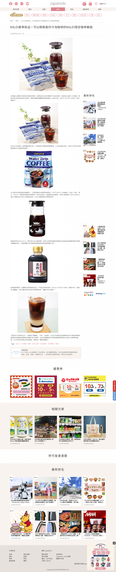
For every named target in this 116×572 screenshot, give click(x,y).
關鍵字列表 (60, 558)
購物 (99, 9)
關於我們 (45, 554)
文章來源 (24, 350)
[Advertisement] (96, 65)
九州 (67, 15)
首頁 (11, 21)
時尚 (71, 9)
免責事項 (59, 554)
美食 (58, 9)
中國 (91, 15)
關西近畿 (36, 15)
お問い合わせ (46, 561)
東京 (27, 15)
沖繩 (60, 15)
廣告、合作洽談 (47, 558)
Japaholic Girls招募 (63, 556)
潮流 (30, 9)
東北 (98, 15)
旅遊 (44, 9)
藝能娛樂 (86, 9)
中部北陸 (83, 15)
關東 (44, 15)
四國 (74, 15)
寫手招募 (45, 556)
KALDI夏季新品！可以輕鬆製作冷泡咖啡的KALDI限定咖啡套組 (40, 21)
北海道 (52, 15)
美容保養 (16, 9)
